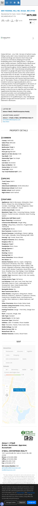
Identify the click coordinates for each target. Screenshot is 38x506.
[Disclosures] (18, 2)
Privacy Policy (20, 492)
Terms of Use (31, 492)
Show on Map (20, 390)
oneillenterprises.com (8, 470)
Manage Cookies (11, 502)
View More (6, 121)
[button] (2, 504)
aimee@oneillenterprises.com (11, 120)
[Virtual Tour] (15, 2)
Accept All (31, 502)
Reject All (22, 502)
